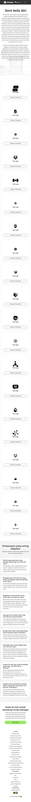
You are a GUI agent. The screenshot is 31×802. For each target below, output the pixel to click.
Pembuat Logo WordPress (15, 748)
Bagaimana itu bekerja (15, 773)
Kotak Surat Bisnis (15, 769)
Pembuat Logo (15, 733)
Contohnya (15, 777)
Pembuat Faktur (15, 765)
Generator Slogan (15, 744)
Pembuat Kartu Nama (15, 761)
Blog (15, 779)
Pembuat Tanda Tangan (15, 756)
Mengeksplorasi (15, 752)
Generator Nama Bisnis (15, 738)
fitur (15, 775)
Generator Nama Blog (15, 742)
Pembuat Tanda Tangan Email (15, 763)
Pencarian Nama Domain (15, 767)
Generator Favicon (15, 740)
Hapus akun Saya (15, 781)
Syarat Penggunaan (15, 783)
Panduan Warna (15, 750)
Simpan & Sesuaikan (15, 97)
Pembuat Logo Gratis (15, 735)
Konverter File (15, 754)
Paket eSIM (15, 758)
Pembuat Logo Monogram (15, 746)
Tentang (15, 786)
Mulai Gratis (15, 722)
